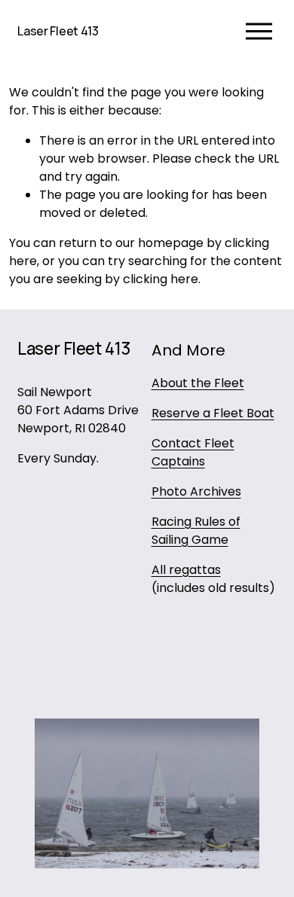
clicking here (160, 279)
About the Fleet (198, 383)
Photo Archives (196, 491)
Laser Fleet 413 (57, 31)
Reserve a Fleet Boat (213, 413)
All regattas (186, 569)
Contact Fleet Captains (193, 452)
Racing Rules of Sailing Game (196, 530)
